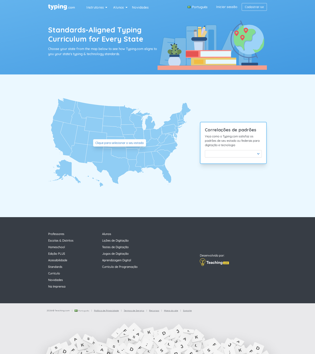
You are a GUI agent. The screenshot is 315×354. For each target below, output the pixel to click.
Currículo (54, 273)
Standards (55, 267)
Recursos (154, 310)
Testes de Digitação (115, 247)
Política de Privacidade (106, 310)
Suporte (187, 310)
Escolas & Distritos (60, 240)
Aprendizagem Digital (116, 260)
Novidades (140, 7)
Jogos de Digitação (115, 253)
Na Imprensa (56, 286)
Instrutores (95, 7)
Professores (56, 234)
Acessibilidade (57, 260)
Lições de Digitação (115, 240)
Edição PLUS (56, 253)
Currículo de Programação (120, 267)
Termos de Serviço (134, 310)
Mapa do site (171, 310)
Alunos (118, 7)
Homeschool (56, 247)
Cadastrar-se (254, 7)
